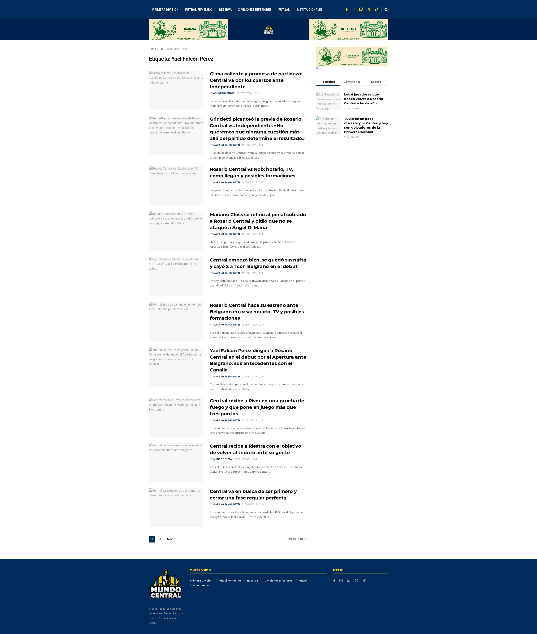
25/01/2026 (250, 324)
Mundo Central (223, 459)
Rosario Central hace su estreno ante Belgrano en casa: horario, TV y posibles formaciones (257, 311)
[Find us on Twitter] (369, 9)
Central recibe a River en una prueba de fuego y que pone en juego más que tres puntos (257, 407)
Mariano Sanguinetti (226, 145)
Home (152, 48)
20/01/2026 (250, 376)
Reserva (225, 9)
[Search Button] (386, 9)
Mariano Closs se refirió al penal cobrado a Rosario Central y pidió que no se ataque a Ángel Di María (258, 221)
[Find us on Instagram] (353, 9)
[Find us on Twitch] (361, 9)
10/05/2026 (245, 93)
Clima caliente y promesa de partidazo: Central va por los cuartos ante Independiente (256, 80)
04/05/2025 (250, 504)
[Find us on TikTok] (376, 9)
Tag (161, 48)
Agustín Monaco (224, 93)
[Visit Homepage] (268, 30)
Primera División (165, 9)
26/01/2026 (250, 234)
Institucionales (309, 9)
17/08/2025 (243, 459)
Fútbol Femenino (198, 9)
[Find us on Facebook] (346, 9)
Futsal (284, 9)
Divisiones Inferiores (255, 9)
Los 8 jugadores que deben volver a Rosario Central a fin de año (363, 98)
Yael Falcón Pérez (177, 48)
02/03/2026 (250, 182)
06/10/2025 (250, 420)
